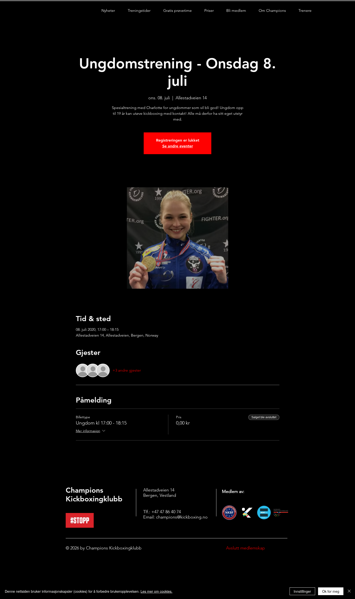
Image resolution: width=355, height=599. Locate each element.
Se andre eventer (177, 146)
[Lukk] (349, 591)
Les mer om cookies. (156, 591)
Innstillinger (302, 591)
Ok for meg (330, 591)
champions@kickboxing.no (182, 517)
